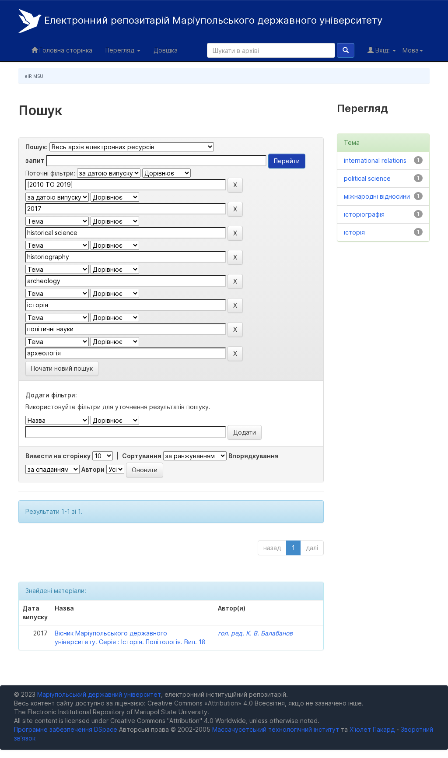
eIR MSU (34, 76)
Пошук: (36, 147)
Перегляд (120, 50)
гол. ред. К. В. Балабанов (255, 633)
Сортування (141, 456)
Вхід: (383, 50)
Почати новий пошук (62, 368)
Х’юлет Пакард (372, 729)
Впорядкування (253, 456)
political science (367, 178)
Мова (410, 50)
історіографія (364, 214)
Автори (93, 469)
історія (354, 232)
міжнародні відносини (377, 196)
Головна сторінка (65, 50)
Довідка (166, 50)
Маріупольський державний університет (99, 694)
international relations (375, 160)
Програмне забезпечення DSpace (65, 729)
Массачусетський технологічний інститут (275, 729)
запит (35, 160)
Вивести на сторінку (58, 456)
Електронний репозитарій (212, 20)
